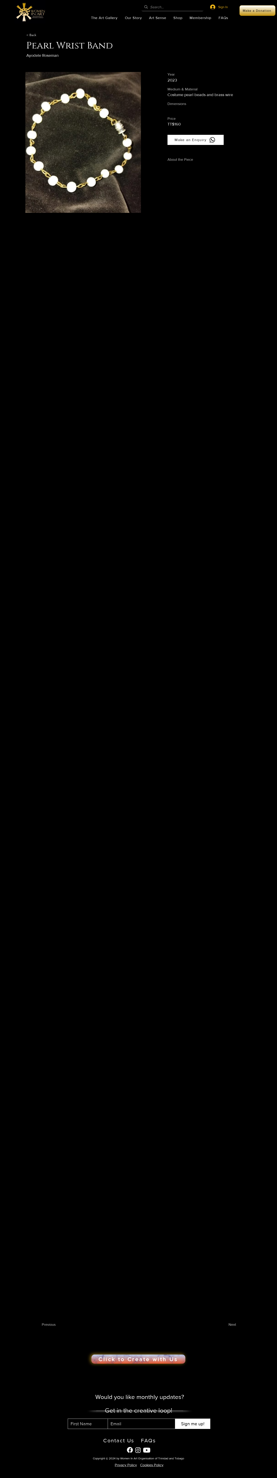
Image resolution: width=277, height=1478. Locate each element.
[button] (104, 18)
